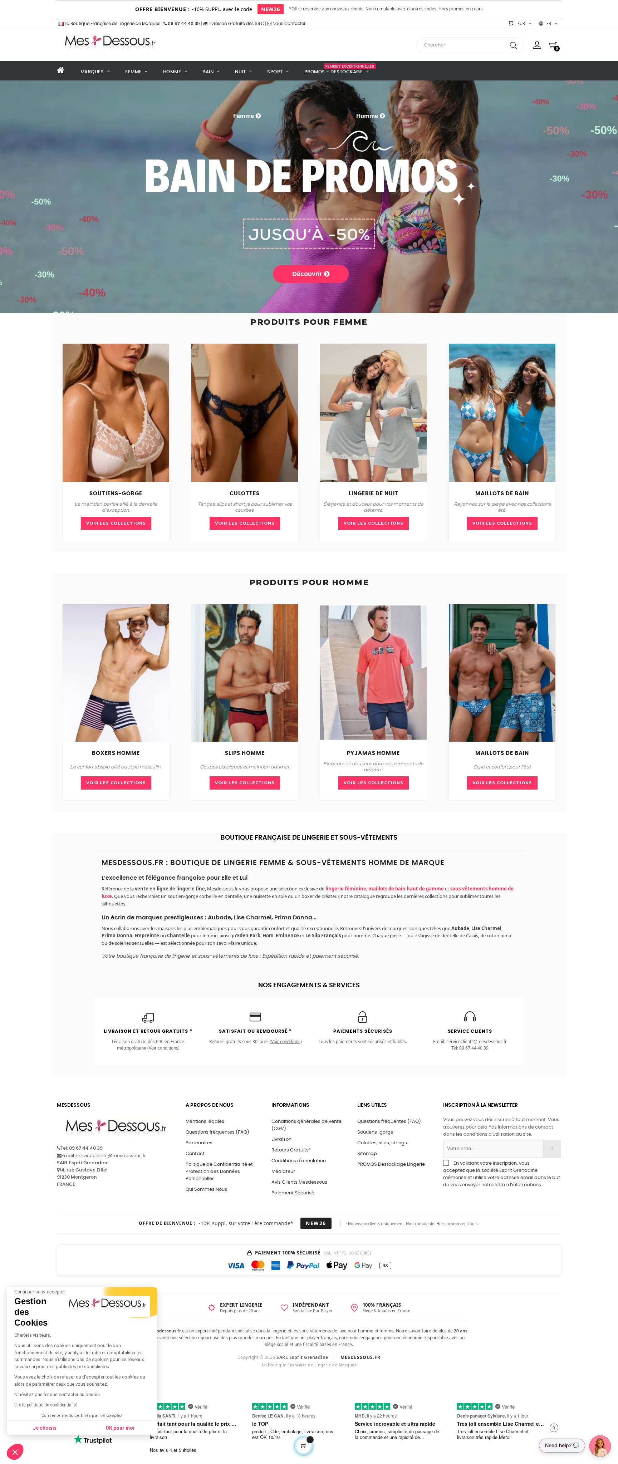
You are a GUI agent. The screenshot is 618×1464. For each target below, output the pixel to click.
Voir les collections (116, 523)
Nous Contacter (288, 23)
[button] (15, 1451)
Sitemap (367, 1153)
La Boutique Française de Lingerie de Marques (112, 23)
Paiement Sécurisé (292, 1193)
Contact (195, 1153)
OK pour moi (120, 1428)
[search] (513, 45)
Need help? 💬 (562, 1445)
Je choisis (45, 1428)
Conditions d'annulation (298, 1161)
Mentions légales (205, 1121)
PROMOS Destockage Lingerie (391, 1164)
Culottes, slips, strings (382, 1143)
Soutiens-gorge (375, 1132)
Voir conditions (163, 1048)
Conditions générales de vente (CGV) (306, 1125)
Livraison (281, 1139)
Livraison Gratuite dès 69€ (235, 23)
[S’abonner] (552, 1149)
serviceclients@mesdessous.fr (476, 1041)
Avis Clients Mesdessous (299, 1182)
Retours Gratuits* (291, 1150)
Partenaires (199, 1143)
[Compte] (537, 45)
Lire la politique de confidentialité (45, 1404)
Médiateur (283, 1171)
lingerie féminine (345, 888)
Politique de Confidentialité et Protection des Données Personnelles (219, 1171)
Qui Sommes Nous (206, 1189)
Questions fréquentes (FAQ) (217, 1132)
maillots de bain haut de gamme (406, 888)
